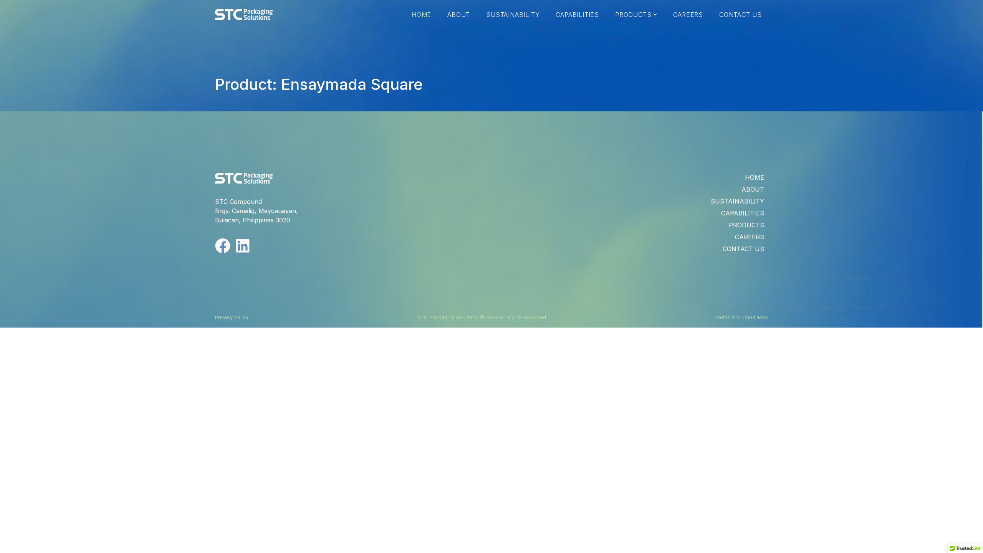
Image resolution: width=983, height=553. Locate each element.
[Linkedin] (242, 245)
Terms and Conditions (741, 317)
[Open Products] (655, 14)
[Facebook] (222, 245)
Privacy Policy (231, 317)
